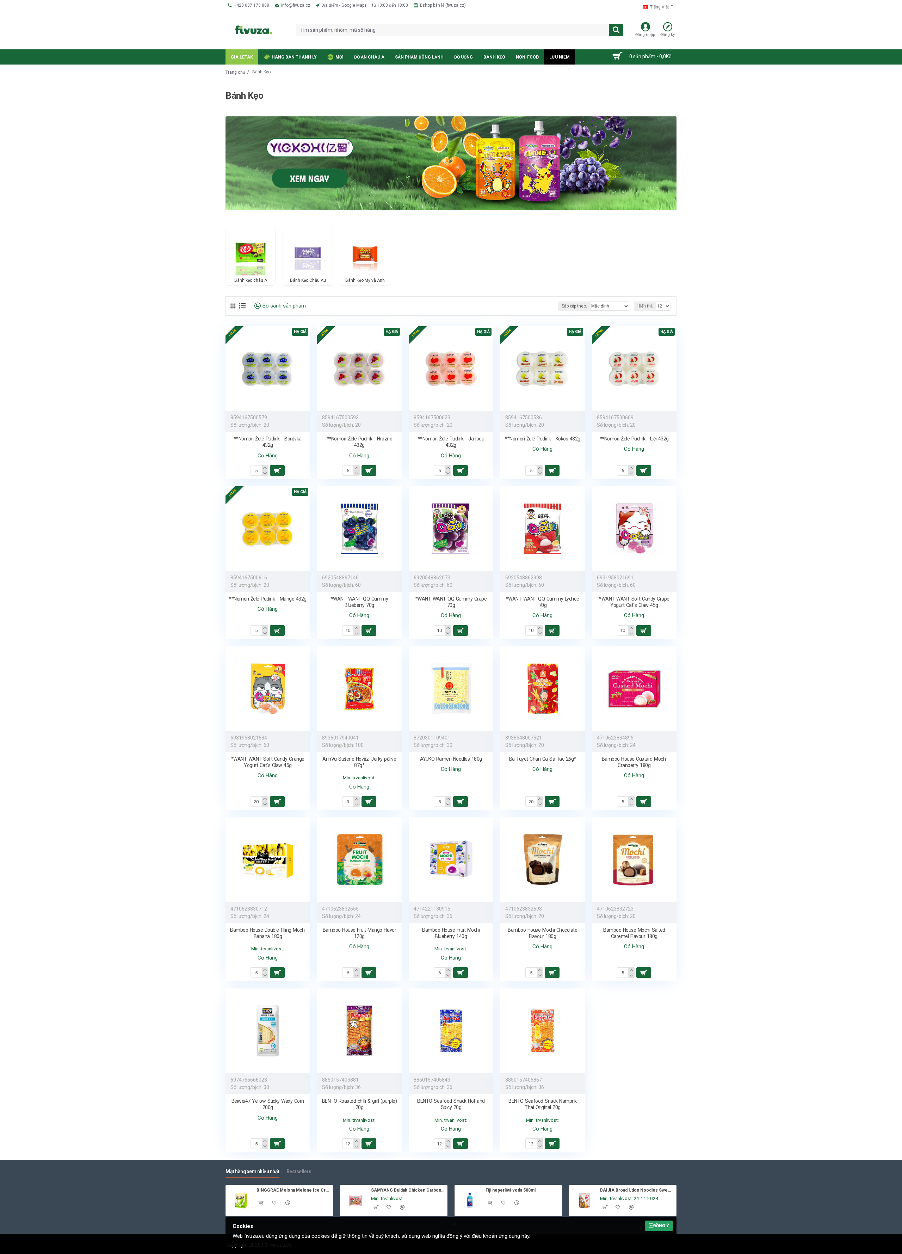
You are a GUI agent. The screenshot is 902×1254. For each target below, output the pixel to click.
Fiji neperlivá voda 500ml (511, 1190)
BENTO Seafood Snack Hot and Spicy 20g (451, 1104)
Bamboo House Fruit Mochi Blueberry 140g (451, 933)
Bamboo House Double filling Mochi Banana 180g (267, 933)
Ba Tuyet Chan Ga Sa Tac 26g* (542, 759)
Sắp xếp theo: (574, 306)
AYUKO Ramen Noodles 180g (451, 759)
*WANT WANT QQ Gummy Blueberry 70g (359, 602)
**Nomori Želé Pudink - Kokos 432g (542, 439)
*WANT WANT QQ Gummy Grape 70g (451, 602)
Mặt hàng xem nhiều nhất (252, 1171)
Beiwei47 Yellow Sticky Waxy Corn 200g (267, 1104)
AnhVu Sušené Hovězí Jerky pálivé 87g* (359, 762)
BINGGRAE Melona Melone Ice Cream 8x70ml (293, 1190)
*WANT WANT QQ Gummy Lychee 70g (542, 602)
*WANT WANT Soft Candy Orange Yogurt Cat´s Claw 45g (267, 762)
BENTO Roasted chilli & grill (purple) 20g (359, 1104)
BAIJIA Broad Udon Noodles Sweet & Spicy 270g (637, 1190)
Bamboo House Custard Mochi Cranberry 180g (634, 762)
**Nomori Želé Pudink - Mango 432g (268, 599)
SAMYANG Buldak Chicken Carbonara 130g (408, 1190)
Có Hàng (268, 455)
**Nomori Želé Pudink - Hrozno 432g (360, 442)
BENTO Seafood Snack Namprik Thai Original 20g (542, 1104)
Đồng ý (659, 1225)
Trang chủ (235, 72)
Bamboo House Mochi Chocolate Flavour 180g (542, 933)
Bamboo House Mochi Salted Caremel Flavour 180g (634, 933)
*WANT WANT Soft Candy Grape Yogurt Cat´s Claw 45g (634, 602)
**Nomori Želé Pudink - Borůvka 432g (268, 442)
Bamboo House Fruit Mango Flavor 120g (359, 933)
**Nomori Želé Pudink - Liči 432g (634, 439)
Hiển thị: (645, 306)
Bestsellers (298, 1171)
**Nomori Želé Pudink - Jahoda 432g (451, 442)
